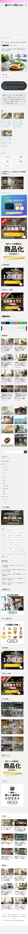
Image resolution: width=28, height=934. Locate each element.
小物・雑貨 (5, 485)
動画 (4, 480)
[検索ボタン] (26, 5)
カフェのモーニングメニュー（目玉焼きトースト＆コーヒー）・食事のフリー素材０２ (19, 122)
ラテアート (4, 551)
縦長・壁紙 (5, 488)
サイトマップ (4, 914)
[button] (3, 323)
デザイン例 (5, 496)
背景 (18, 554)
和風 (20, 551)
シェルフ (18, 540)
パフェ (15, 544)
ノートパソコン (18, 542)
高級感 (3, 556)
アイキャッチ (6, 499)
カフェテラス (6, 469)
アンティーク (14, 532)
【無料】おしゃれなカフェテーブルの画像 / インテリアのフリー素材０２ (14, 583)
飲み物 (4, 493)
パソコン (10, 544)
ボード (11, 549)
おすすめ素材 (6, 461)
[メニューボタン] (2, 5)
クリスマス (15, 537)
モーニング (14, 316)
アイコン (3, 532)
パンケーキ (4, 547)
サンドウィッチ (11, 540)
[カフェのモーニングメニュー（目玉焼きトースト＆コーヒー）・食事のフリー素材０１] (6, 116)
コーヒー (7, 165)
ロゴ (4, 475)
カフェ (4, 45)
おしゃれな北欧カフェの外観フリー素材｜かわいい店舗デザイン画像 (14, 570)
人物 (7, 161)
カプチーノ (4, 537)
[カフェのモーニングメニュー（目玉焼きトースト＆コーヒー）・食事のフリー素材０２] (18, 116)
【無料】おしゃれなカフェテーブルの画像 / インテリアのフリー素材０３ (14, 579)
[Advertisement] (14, 22)
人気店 (13, 551)
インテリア (7, 156)
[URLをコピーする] (25, 323)
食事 (7, 45)
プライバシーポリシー (22, 914)
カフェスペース (11, 535)
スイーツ (23, 540)
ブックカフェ (17, 547)
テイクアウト (4, 542)
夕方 (24, 551)
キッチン (10, 537)
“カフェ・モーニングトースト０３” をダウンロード (14, 86)
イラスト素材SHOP (22, 916)
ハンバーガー (4, 544)
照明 (9, 554)
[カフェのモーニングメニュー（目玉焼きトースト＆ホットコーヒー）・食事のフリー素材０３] (6, 133)
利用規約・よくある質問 (6, 916)
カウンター (4, 535)
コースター (22, 537)
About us (9, 914)
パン (20, 544)
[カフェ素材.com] (14, 5)
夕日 (3, 554)
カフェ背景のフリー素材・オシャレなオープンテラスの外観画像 (14, 566)
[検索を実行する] (25, 452)
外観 (21, 156)
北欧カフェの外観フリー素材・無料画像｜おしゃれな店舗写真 (14, 575)
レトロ (9, 551)
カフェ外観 (18, 535)
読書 (24, 554)
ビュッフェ (10, 547)
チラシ (4, 502)
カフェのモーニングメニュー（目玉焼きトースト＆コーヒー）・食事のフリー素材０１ (6, 122)
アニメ (8, 532)
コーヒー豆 (4, 540)
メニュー (16, 549)
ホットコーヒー (5, 549)
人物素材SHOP (15, 916)
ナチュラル (11, 542)
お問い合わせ (14, 914)
